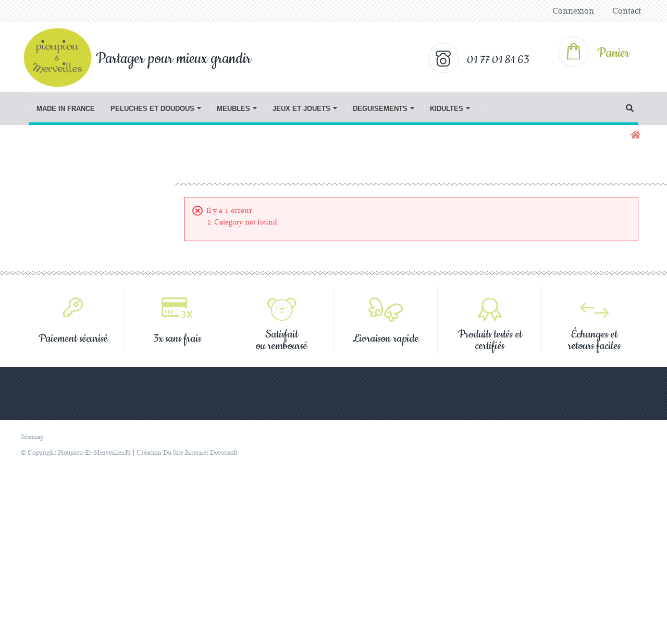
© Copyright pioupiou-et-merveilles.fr (76, 453)
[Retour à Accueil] (634, 135)
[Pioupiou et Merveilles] (63, 57)
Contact (626, 11)
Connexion (573, 11)
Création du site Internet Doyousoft (187, 453)
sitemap (32, 437)
